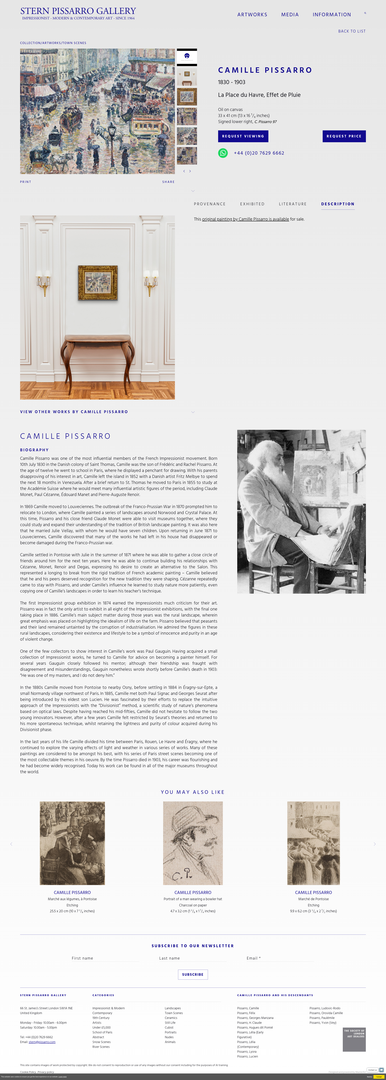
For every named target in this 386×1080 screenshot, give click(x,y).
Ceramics (171, 1018)
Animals (170, 1042)
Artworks (252, 14)
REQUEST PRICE (344, 136)
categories (103, 995)
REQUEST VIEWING (243, 136)
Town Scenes (74, 43)
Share (168, 182)
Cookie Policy (28, 1072)
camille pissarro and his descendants (275, 995)
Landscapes (173, 1008)
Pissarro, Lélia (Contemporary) (248, 1044)
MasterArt (361, 1072)
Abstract (98, 1037)
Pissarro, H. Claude (249, 1022)
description (338, 204)
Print (25, 182)
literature (293, 204)
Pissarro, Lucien (247, 1056)
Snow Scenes (101, 1042)
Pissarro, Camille (248, 1008)
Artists (96, 1022)
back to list (352, 31)
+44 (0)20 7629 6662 (259, 153)
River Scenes (101, 1046)
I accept (379, 1077)
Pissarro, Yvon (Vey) (323, 1022)
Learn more (63, 1077)
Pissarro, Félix (246, 1013)
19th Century (100, 1018)
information (332, 14)
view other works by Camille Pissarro (74, 412)
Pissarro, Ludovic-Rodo (325, 1008)
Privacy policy (46, 1072)
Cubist (169, 1027)
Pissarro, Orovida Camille (326, 1013)
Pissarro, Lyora (247, 1051)
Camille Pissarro (72, 892)
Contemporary (102, 1013)
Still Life (170, 1022)
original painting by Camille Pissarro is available (245, 219)
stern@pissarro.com (42, 1042)
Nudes (169, 1037)
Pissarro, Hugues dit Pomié (255, 1027)
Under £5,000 (101, 1027)
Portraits (170, 1032)
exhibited (252, 204)
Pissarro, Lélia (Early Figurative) (250, 1035)
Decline (369, 1077)
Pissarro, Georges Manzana (255, 1018)
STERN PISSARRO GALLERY (43, 995)
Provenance (210, 204)
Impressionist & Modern (108, 1008)
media (290, 14)
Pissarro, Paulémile (322, 1018)
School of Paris (102, 1032)
